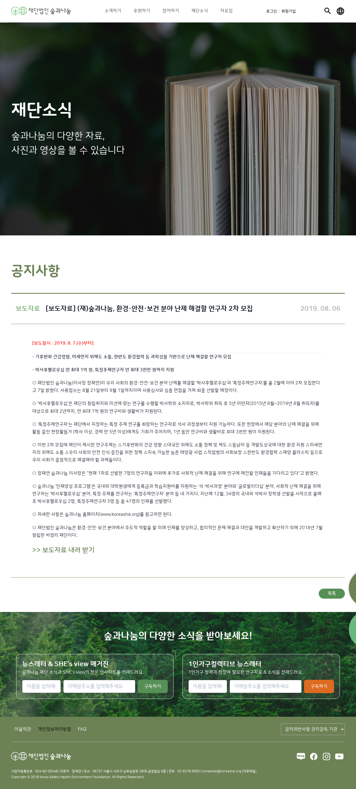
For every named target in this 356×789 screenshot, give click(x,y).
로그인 (271, 11)
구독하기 (152, 686)
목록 (332, 593)
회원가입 (288, 11)
